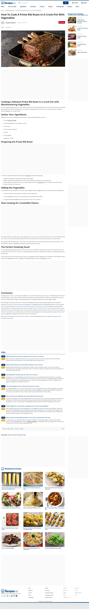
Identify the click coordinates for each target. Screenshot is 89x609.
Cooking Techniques (5, 318)
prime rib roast (12, 120)
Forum (76, 2)
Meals (29, 588)
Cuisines (42, 6)
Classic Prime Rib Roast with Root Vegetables (19, 304)
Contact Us (77, 588)
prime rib (40, 182)
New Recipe (47, 590)
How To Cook (8, 27)
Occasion (30, 592)
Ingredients (23, 6)
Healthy (46, 588)
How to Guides (12, 6)
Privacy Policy (65, 597)
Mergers (64, 592)
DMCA (64, 595)
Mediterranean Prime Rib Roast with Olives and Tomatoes (42, 308)
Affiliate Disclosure (78, 592)
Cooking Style (30, 597)
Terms (76, 595)
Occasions (33, 6)
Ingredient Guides (48, 597)
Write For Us (65, 590)
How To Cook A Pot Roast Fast (17, 435)
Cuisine (29, 595)
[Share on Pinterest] (61, 22)
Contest (76, 590)
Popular (70, 6)
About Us (65, 588)
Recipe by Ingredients (49, 592)
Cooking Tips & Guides (9, 10)
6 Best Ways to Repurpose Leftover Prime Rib (82, 21)
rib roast (28, 175)
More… (78, 6)
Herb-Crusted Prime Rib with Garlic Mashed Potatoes (32, 306)
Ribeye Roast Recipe (82, 52)
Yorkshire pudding (31, 421)
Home (2, 10)
